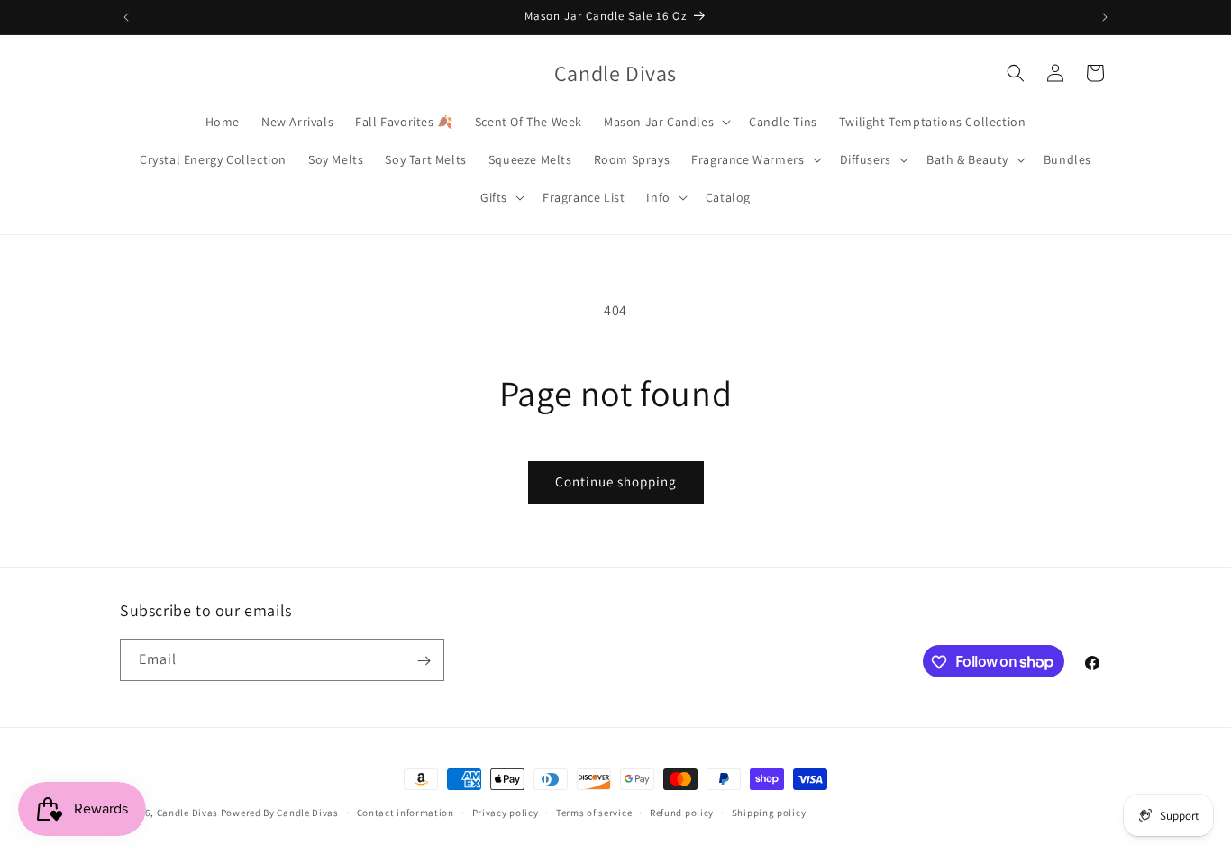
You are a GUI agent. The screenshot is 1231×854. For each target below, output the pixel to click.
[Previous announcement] (126, 17)
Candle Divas (187, 812)
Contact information (405, 811)
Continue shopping (616, 481)
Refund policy (682, 811)
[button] (665, 122)
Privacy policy (505, 811)
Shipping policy (769, 811)
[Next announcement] (1105, 17)
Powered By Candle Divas (280, 812)
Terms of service (594, 811)
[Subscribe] (423, 661)
